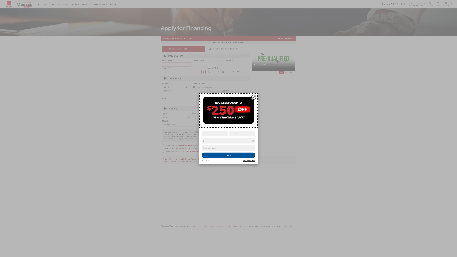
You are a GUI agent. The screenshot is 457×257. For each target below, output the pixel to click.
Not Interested (249, 160)
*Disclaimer (206, 160)
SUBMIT (228, 155)
